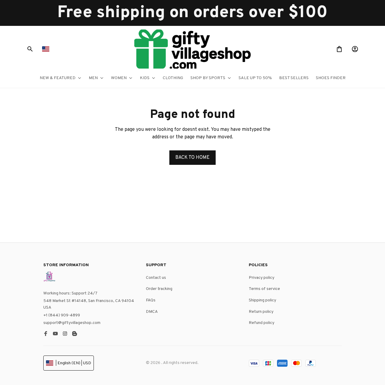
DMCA (152, 311)
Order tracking (159, 288)
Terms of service (264, 288)
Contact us (156, 277)
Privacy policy (261, 277)
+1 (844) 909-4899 (61, 315)
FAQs (151, 300)
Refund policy (261, 322)
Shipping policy (262, 300)
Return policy (261, 311)
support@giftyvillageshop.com (71, 322)
